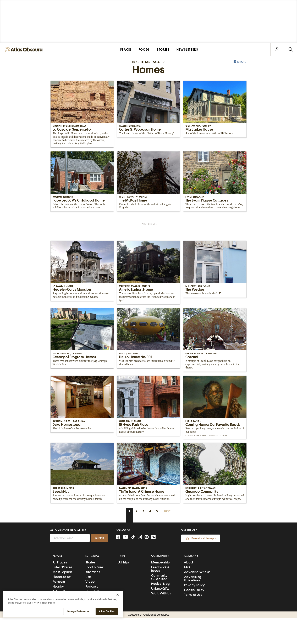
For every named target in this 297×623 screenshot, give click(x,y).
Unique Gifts (160, 588)
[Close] (117, 594)
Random (59, 581)
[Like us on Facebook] (118, 537)
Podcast (91, 586)
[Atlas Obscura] (24, 50)
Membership (160, 562)
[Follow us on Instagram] (140, 537)
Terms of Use (193, 594)
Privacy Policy (194, 585)
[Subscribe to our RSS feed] (153, 537)
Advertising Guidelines (192, 578)
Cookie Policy (194, 590)
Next (167, 511)
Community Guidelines (159, 577)
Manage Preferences (78, 611)
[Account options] (277, 49)
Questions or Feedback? (148, 614)
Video (90, 581)
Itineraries (92, 572)
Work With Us (161, 593)
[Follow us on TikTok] (133, 537)
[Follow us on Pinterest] (147, 537)
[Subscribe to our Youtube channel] (125, 537)
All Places (60, 562)
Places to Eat (62, 576)
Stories (90, 562)
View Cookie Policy (44, 602)
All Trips (124, 562)
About (188, 562)
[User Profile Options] (277, 49)
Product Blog (160, 583)
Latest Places (62, 567)
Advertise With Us (197, 572)
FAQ (187, 567)
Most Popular (62, 572)
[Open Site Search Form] (290, 49)
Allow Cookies (107, 611)
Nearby (58, 586)
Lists (88, 576)
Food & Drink (94, 567)
